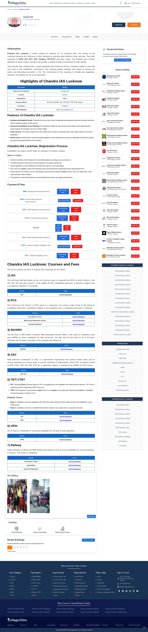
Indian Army (36, 583)
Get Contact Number (123, 60)
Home (9, 9)
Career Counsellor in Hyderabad (115, 609)
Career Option (102, 586)
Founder (105, 625)
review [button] (95, 37)
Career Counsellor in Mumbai (65, 609)
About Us (23, 625)
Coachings (100, 583)
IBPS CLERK (36, 580)
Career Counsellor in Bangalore (41, 609)
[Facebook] (119, 591)
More (12, 595)
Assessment (81, 3)
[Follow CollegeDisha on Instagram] (130, 591)
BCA (12, 583)
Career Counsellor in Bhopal (64, 612)
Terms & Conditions (135, 625)
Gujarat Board (80, 592)
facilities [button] (86, 37)
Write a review (88, 540)
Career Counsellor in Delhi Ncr (90, 612)
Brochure (134, 25)
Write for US (119, 625)
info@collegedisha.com (127, 587)
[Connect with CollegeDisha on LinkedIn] (126, 591)
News (99, 576)
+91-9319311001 (125, 583)
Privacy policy (51, 625)
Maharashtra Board (82, 586)
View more (91, 516)
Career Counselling (103, 589)
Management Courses (61, 589)
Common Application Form (106, 592)
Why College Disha (56, 3)
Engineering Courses (60, 586)
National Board (80, 583)
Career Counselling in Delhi (15, 609)
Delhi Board (79, 576)
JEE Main (35, 586)
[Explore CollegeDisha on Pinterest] (134, 591)
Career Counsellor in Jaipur (15, 612)
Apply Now (118, 25)
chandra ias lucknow (24, 9)
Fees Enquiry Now (63, 191)
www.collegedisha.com (74, 630)
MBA (12, 589)
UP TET (34, 589)
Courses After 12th (60, 580)
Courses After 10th (60, 576)
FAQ (35, 625)
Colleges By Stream (69, 3)
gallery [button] (77, 37)
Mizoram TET (36, 592)
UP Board (79, 580)
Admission (10, 625)
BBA (12, 592)
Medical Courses (59, 592)
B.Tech (13, 576)
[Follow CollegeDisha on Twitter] (123, 591)
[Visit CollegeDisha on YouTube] (137, 591)
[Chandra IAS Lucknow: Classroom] (17, 496)
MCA (12, 586)
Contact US (63, 625)
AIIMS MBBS (36, 576)
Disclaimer (76, 625)
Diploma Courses (59, 583)
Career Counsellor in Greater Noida (115, 612)
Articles (99, 580)
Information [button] (54, 37)
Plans (93, 3)
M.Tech (13, 580)
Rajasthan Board (81, 589)
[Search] (121, 3)
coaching (14, 9)
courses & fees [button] (66, 37)
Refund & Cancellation (93, 625)
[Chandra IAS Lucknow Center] (40, 496)
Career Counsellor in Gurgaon (41, 612)
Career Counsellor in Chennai (90, 609)
